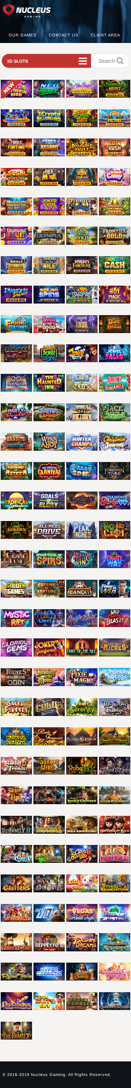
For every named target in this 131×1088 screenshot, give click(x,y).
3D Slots (17, 61)
